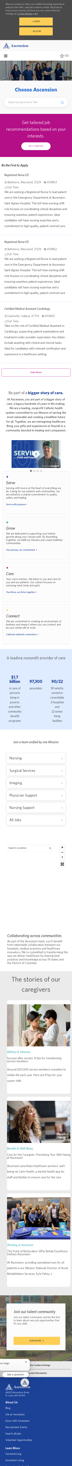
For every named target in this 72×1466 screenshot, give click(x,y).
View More (36, 372)
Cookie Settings (24, 14)
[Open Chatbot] (24, 1382)
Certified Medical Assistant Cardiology (27, 308)
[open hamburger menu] (5, 55)
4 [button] (41, 471)
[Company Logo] (15, 45)
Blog (7, 1408)
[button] (61, 102)
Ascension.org (13, 1454)
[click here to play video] (36, 454)
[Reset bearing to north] (62, 857)
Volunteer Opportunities (18, 1440)
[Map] (36, 885)
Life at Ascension (15, 1414)
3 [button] (38, 471)
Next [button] (58, 454)
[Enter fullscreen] (62, 864)
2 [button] (34, 471)
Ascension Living (14, 1460)
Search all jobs (13, 1433)
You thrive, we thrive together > (21, 592)
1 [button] (31, 471)
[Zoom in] (62, 847)
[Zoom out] (62, 852)
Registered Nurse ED (16, 175)
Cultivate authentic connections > (22, 634)
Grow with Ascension (17, 1421)
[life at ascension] (36, 492)
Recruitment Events (16, 1427)
